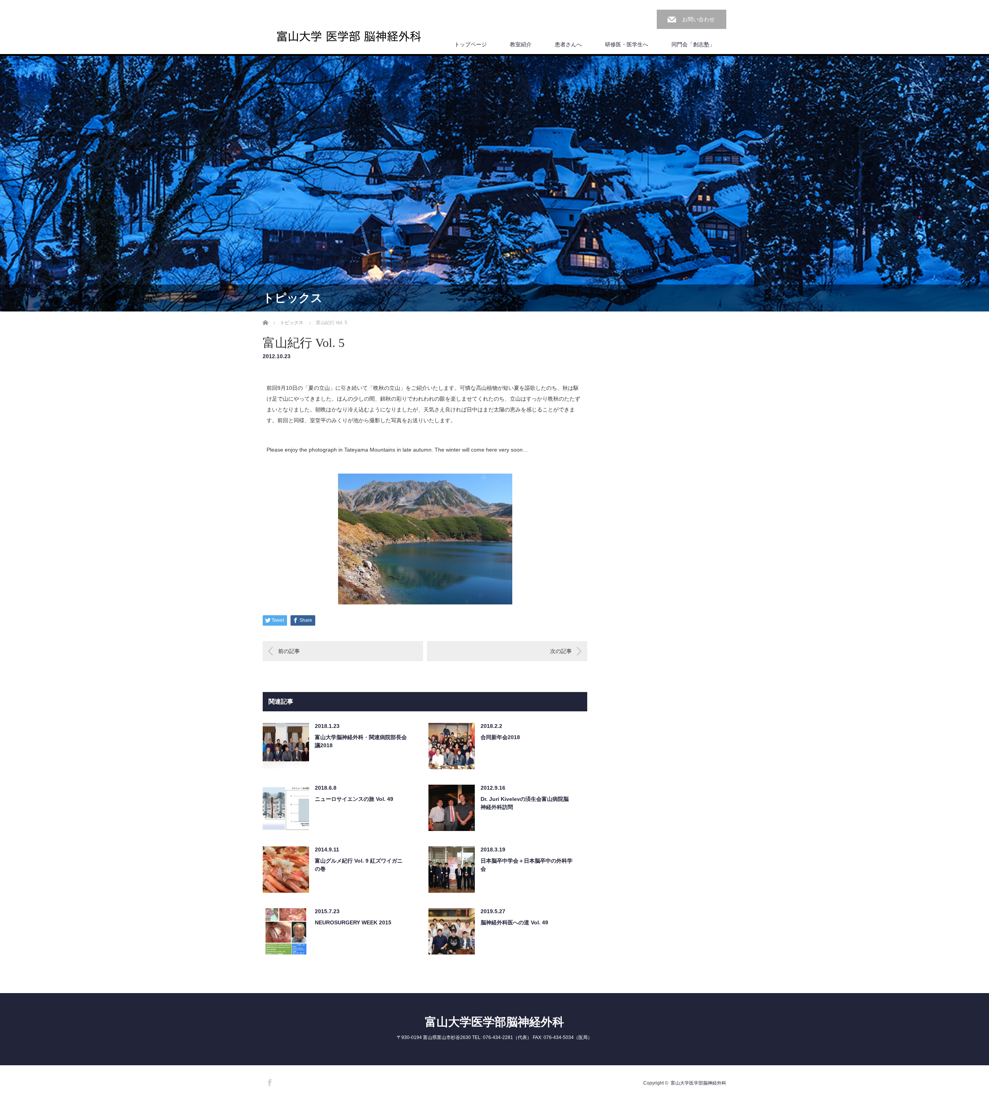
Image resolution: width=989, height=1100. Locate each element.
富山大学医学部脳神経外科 (494, 1021)
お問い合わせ (698, 19)
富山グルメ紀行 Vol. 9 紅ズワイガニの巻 (359, 865)
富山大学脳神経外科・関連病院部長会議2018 (361, 741)
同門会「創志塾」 (693, 44)
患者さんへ (568, 44)
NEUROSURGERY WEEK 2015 (353, 922)
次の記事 (561, 651)
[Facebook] (268, 1081)
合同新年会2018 (500, 737)
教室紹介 (521, 44)
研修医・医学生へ (626, 44)
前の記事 (289, 651)
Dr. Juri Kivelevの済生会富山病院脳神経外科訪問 (525, 803)
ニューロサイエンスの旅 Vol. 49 (354, 799)
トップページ (470, 44)
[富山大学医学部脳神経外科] (348, 36)
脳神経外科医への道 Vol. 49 (514, 922)
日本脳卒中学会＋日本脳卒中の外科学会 (527, 865)
